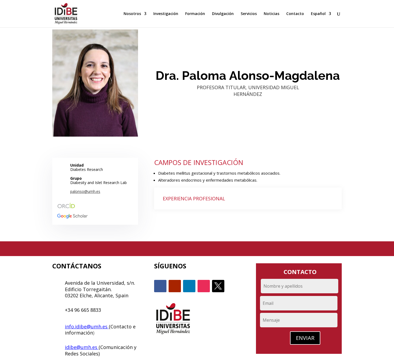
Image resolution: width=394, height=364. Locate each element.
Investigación (165, 14)
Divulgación (223, 14)
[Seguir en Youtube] (175, 286)
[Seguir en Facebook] (160, 286)
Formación (195, 14)
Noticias (271, 14)
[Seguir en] (218, 286)
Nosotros (132, 14)
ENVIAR (305, 338)
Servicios (249, 14)
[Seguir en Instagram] (204, 286)
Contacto (295, 14)
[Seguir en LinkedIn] (189, 286)
